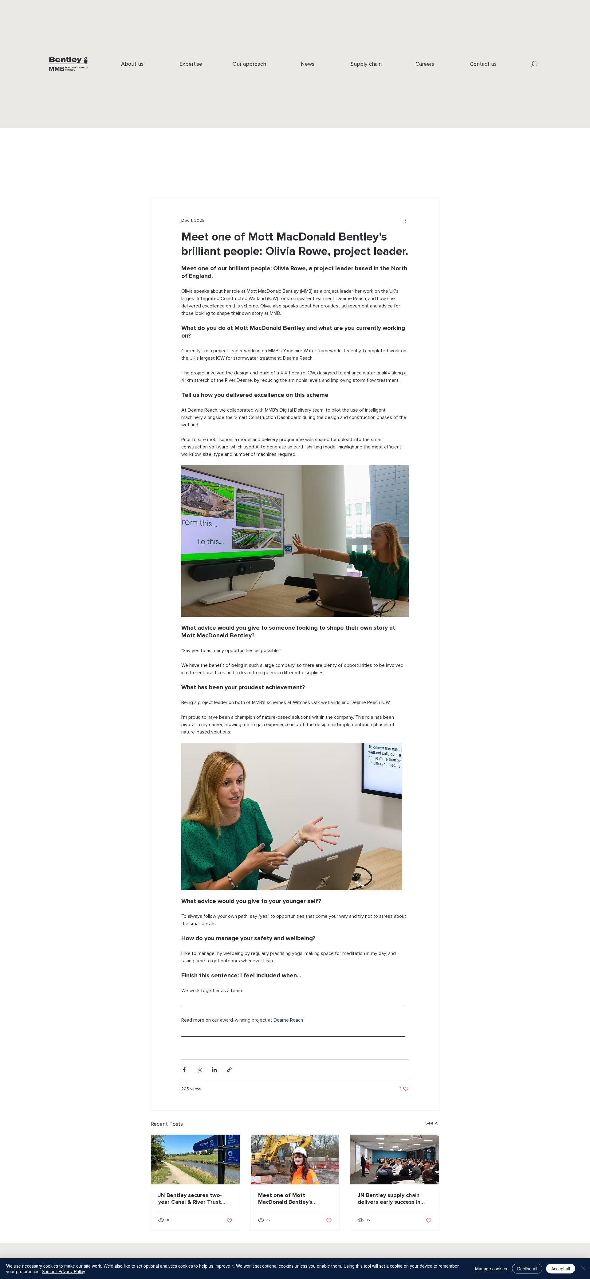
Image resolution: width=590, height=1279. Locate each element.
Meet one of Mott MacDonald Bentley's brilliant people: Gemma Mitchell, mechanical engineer (289, 1198)
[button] (534, 63)
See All (432, 1123)
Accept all (560, 1268)
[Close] (582, 1268)
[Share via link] (229, 1070)
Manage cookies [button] (491, 1268)
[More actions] (405, 220)
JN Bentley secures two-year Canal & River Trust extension (190, 1198)
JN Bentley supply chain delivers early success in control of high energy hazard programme (389, 1198)
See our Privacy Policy (63, 1271)
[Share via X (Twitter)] (199, 1070)
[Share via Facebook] (184, 1070)
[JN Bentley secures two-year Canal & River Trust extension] (195, 1159)
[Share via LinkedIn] (214, 1070)
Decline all (527, 1268)
